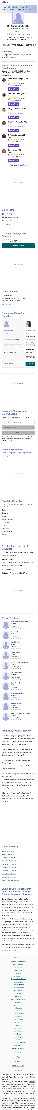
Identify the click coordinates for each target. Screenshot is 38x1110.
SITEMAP (18, 1061)
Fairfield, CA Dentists (9, 858)
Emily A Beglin (16, 683)
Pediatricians (18, 1016)
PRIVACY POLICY (18, 1066)
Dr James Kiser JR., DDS (17, 122)
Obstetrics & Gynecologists (18, 999)
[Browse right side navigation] (33, 2)
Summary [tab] (6, 45)
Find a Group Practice (18, 1048)
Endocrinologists (18, 982)
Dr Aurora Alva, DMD (31, 330)
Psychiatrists (18, 1025)
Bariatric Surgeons (18, 964)
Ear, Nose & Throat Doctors (18, 979)
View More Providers (18, 165)
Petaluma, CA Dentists (9, 871)
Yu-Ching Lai (15, 642)
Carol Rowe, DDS (14, 150)
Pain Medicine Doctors (18, 1013)
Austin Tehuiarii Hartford (19, 662)
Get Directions (6, 304)
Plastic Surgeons (18, 1019)
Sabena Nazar (16, 632)
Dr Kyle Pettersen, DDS (17, 109)
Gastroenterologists (18, 987)
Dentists (18, 973)
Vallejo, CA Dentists (8, 851)
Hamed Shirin (15, 652)
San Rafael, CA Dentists (9, 864)
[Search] (24, 2)
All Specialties (18, 1040)
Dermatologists (18, 976)
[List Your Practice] (28, 2)
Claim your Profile (22, 29)
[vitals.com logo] (5, 2)
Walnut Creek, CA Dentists (10, 880)
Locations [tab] (30, 45)
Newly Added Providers (18, 1042)
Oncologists (18, 1002)
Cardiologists (18, 967)
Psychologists (18, 1028)
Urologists (18, 1034)
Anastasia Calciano (17, 693)
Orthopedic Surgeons (18, 1011)
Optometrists (18, 1008)
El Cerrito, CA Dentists (9, 861)
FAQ (18, 1057)
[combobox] (18, 422)
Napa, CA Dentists (8, 854)
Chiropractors (18, 970)
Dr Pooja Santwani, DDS (17, 135)
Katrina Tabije (16, 703)
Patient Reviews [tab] (18, 45)
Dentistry (5, 456)
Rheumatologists (18, 1031)
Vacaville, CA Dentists (9, 874)
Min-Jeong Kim (16, 673)
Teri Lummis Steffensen (19, 622)
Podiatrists (18, 1022)
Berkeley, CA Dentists (9, 877)
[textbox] (18, 422)
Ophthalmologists (18, 1005)
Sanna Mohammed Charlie (20, 714)
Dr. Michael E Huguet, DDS (18, 79)
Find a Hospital (18, 1045)
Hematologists (18, 990)
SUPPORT (18, 1053)
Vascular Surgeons (18, 1037)
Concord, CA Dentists (9, 867)
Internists (18, 993)
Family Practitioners (18, 984)
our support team (17, 947)
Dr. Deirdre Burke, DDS (17, 94)
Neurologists (18, 996)
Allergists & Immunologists (18, 961)
